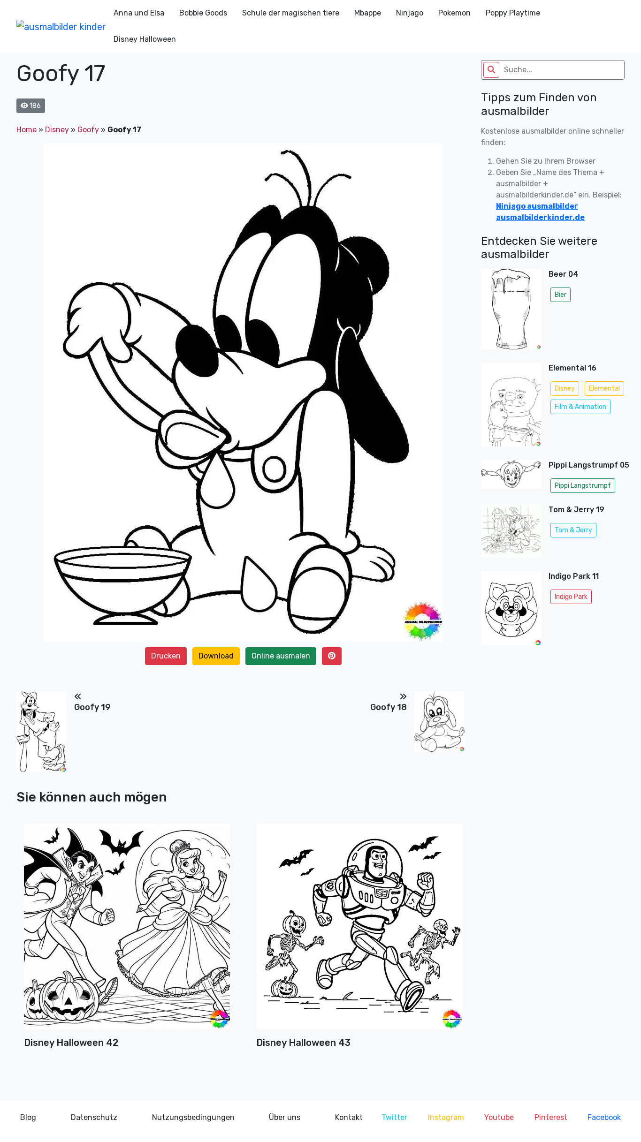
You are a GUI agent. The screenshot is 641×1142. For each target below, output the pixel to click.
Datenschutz (94, 1117)
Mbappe (367, 12)
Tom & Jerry (573, 530)
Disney (57, 129)
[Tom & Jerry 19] (511, 533)
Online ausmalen (281, 655)
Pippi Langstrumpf (583, 486)
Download (216, 655)
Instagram (446, 1117)
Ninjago (409, 12)
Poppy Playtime (513, 12)
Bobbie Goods (203, 12)
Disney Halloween (145, 39)
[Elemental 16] (511, 407)
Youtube (499, 1117)
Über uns (284, 1117)
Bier (560, 295)
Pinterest (550, 1117)
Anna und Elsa (139, 12)
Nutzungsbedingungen (193, 1117)
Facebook (604, 1117)
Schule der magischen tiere (290, 12)
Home (26, 129)
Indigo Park (571, 597)
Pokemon (454, 12)
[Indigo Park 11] (511, 608)
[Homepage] (61, 26)
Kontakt (349, 1117)
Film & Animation (580, 407)
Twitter (394, 1117)
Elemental (604, 389)
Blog (28, 1117)
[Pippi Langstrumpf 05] (511, 478)
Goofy (88, 129)
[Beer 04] (511, 312)
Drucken (166, 655)
